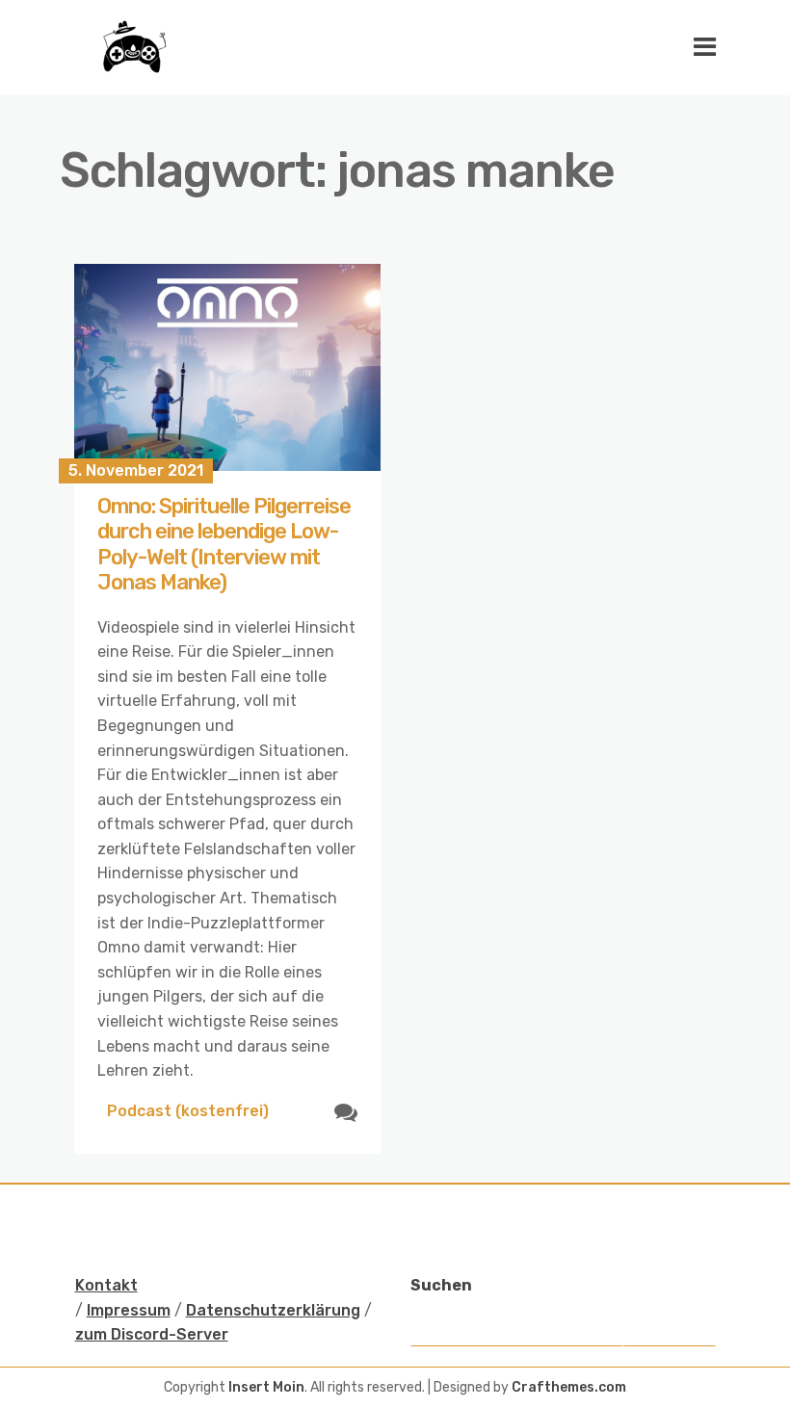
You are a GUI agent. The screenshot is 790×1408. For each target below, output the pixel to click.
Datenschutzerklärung (273, 1310)
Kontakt (106, 1285)
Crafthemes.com (569, 1387)
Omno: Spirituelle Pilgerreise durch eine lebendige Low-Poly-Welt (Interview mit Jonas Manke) (224, 544)
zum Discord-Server (151, 1334)
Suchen (441, 1285)
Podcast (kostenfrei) (188, 1111)
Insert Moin (266, 1387)
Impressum (129, 1310)
